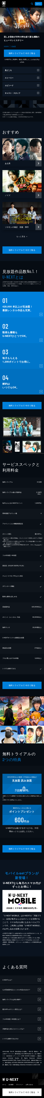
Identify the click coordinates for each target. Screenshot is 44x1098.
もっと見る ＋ (22, 236)
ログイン (38, 4)
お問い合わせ (29, 1084)
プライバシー (19, 1084)
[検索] (32, 4)
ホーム (4, 1084)
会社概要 (11, 1084)
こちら (22, 62)
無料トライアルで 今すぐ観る (22, 53)
